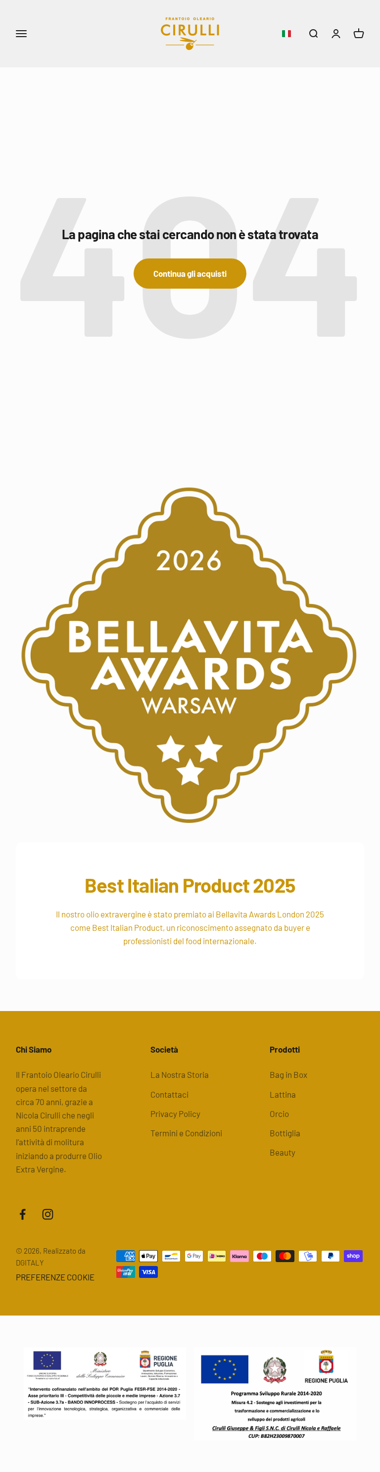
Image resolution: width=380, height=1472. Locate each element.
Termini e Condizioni (186, 1133)
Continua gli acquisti (190, 273)
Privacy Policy (175, 1113)
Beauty (282, 1152)
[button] (286, 33)
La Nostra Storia (179, 1074)
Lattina (283, 1094)
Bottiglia (285, 1133)
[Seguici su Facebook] (22, 1214)
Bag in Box (288, 1074)
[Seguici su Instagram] (47, 1214)
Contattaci (169, 1094)
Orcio (279, 1113)
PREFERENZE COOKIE (55, 1277)
